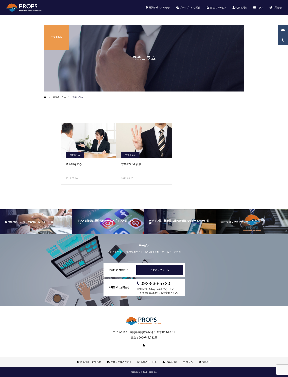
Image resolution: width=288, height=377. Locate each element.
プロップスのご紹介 (189, 7)
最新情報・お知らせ (159, 7)
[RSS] (144, 345)
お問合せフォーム (159, 270)
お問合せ (277, 7)
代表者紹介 (241, 7)
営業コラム (75, 155)
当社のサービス (217, 7)
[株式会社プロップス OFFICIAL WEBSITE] (25, 7)
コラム (259, 7)
